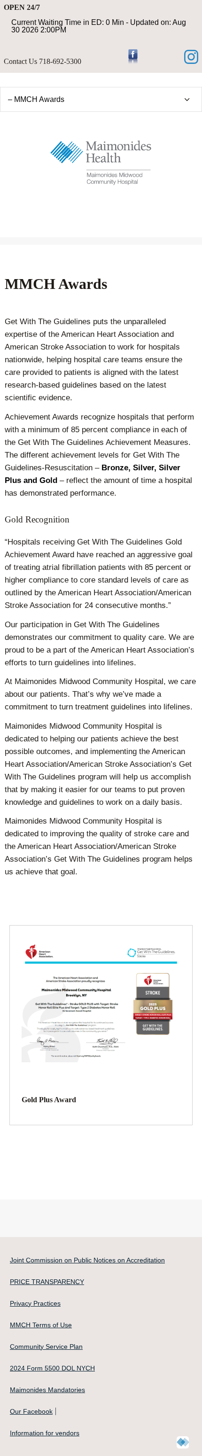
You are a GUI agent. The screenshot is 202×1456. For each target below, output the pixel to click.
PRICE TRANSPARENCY (47, 1281)
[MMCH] (101, 160)
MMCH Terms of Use (41, 1325)
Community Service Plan (46, 1346)
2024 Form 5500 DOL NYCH (52, 1368)
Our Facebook (31, 1411)
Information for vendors (44, 1433)
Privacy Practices (35, 1303)
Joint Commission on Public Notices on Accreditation (87, 1260)
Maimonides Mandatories (47, 1390)
